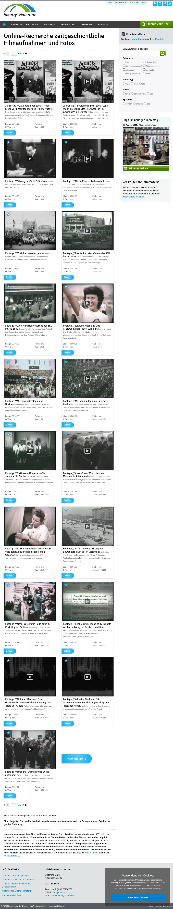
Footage (128, 62)
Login (109, 2)
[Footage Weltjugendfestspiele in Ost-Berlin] (30, 397)
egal (151, 94)
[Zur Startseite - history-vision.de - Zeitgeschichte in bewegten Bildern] (18, 16)
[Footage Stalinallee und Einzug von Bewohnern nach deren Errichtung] (88, 545)
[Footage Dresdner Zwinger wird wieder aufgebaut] (30, 768)
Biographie (150, 70)
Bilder (148, 74)
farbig (127, 94)
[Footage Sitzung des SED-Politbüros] (30, 177)
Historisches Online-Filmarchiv (17, 891)
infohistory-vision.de (133, 196)
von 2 (21, 53)
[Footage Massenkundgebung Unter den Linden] (88, 397)
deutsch (128, 104)
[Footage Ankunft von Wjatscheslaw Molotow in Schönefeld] (88, 470)
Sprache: (127, 99)
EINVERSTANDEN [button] (138, 897)
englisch (139, 104)
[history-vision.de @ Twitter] (170, 4)
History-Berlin (151, 62)
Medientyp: (128, 79)
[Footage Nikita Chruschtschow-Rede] (88, 177)
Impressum (52, 906)
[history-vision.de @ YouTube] (160, 4)
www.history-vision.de (63, 895)
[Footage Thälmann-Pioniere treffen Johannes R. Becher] (30, 470)
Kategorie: (128, 58)
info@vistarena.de (61, 892)
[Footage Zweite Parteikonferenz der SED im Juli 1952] (88, 250)
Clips (127, 84)
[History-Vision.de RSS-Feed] (155, 4)
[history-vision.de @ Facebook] (165, 4)
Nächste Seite (77, 758)
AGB (144, 2)
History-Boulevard (132, 74)
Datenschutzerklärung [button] (151, 888)
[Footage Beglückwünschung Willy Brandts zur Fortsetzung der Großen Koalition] (88, 620)
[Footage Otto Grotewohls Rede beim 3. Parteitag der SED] (30, 620)
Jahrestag (129, 70)
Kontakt (25, 906)
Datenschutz (40, 906)
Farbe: (126, 89)
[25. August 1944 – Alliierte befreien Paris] (146, 164)
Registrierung (91, 852)
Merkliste (134, 2)
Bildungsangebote (153, 66)
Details (9, 133)
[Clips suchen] (163, 53)
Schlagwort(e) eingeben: (135, 49)
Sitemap (61, 906)
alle (143, 84)
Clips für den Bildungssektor (16, 875)
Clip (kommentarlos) (133, 66)
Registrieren (121, 2)
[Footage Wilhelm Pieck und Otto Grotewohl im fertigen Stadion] (88, 322)
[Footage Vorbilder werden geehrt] (30, 250)
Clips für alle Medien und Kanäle (18, 879)
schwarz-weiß (140, 94)
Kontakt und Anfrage (12, 895)
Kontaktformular (11, 855)
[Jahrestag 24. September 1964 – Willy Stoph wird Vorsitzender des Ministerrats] (30, 102)
